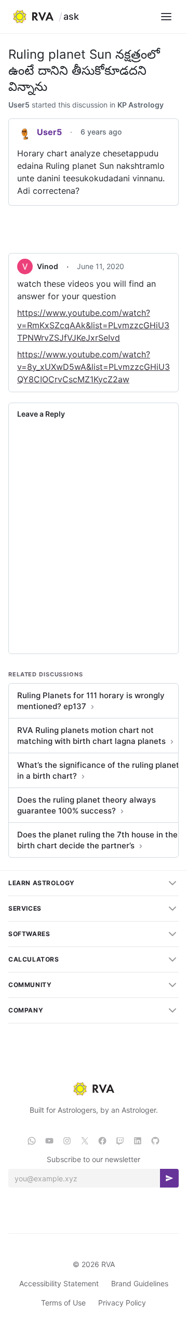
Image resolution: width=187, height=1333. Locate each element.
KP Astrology (140, 104)
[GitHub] (155, 1140)
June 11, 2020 (100, 266)
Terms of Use (63, 1302)
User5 (19, 104)
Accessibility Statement (59, 1283)
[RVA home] (33, 16)
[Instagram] (67, 1140)
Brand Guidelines (139, 1283)
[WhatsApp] (31, 1140)
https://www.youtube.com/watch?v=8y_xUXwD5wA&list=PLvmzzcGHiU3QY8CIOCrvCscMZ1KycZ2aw (93, 366)
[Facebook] (102, 1140)
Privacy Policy (122, 1302)
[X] (84, 1140)
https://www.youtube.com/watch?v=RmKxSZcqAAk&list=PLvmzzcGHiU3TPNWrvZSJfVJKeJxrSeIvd (93, 325)
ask (71, 16)
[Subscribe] (169, 1178)
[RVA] (93, 1089)
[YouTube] (49, 1140)
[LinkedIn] (137, 1140)
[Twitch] (120, 1140)
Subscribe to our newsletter (93, 1159)
